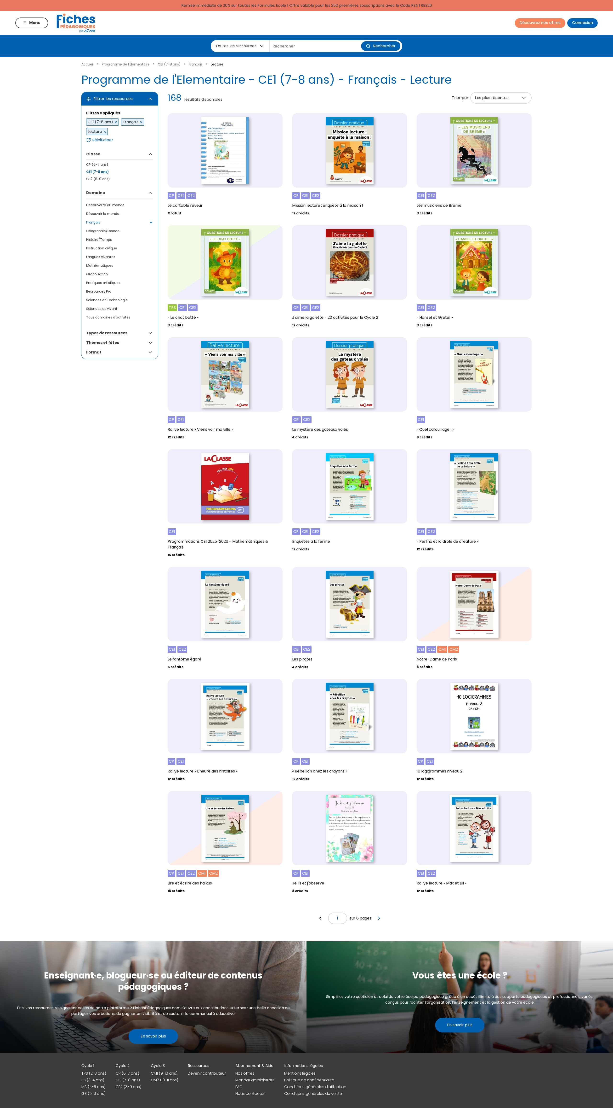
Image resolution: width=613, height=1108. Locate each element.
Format (94, 352)
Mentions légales (300, 1073)
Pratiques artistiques (103, 282)
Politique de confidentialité (309, 1080)
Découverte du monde (105, 205)
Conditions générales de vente (313, 1093)
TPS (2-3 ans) (93, 1073)
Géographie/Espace (102, 231)
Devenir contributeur (207, 1073)
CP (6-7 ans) (97, 164)
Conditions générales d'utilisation (315, 1087)
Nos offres (244, 1073)
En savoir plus (153, 1036)
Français (196, 64)
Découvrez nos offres (540, 22)
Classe (93, 154)
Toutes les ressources (236, 46)
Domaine (95, 192)
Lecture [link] (217, 64)
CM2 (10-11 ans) (164, 1080)
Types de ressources (106, 333)
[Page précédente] (320, 918)
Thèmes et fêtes (102, 342)
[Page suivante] (379, 918)
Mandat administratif (255, 1080)
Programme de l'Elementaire (126, 64)
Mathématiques (99, 265)
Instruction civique (101, 248)
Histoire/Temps (99, 239)
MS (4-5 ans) (93, 1087)
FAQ (239, 1087)
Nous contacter (250, 1093)
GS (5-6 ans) (93, 1093)
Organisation (97, 274)
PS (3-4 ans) (92, 1080)
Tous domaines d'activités (108, 317)
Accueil (87, 64)
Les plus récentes (492, 97)
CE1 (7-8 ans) (169, 64)
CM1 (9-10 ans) (164, 1073)
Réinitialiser (102, 140)
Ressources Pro (98, 291)
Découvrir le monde (102, 213)
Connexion (582, 22)
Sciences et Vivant (101, 308)
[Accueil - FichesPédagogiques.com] (76, 23)
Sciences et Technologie (107, 300)
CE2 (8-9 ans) (98, 179)
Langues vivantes (100, 256)
